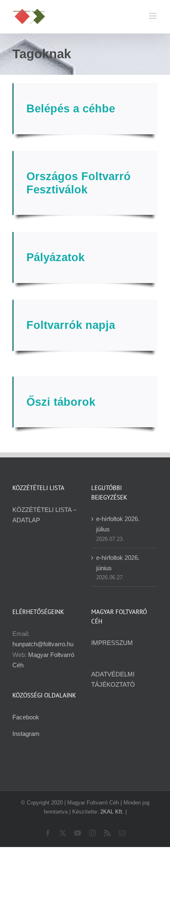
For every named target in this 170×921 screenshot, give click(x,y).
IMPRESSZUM (112, 642)
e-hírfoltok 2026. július (117, 524)
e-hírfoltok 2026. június (117, 562)
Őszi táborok (60, 402)
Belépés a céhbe (70, 108)
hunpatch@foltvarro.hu (42, 643)
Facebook (25, 717)
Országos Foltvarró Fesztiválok (78, 182)
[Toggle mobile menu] (153, 16)
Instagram (26, 733)
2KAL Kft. (112, 812)
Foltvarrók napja (70, 325)
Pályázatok (55, 257)
